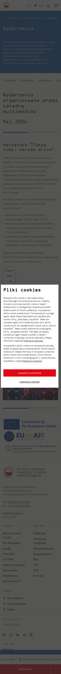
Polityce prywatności (33, 340)
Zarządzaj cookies (30, 381)
